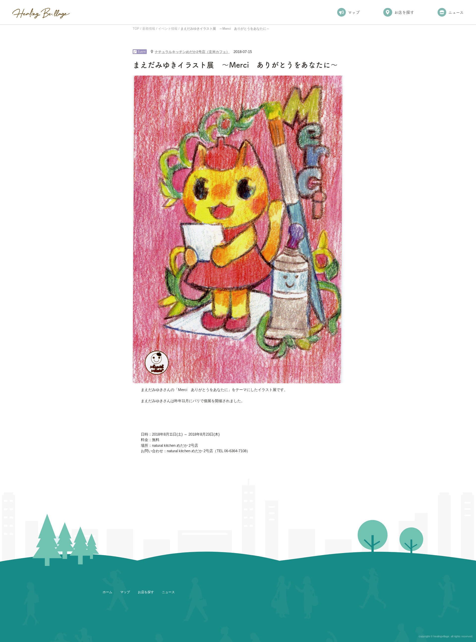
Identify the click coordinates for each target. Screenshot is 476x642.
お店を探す (404, 12)
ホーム (107, 592)
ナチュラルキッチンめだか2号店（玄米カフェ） (192, 52)
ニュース (456, 12)
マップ (354, 12)
